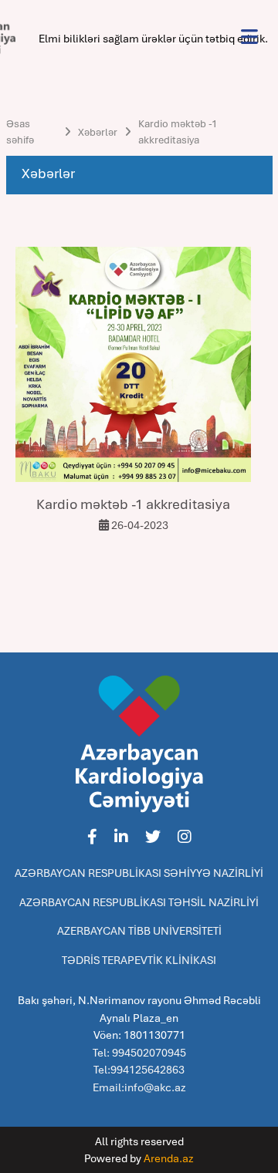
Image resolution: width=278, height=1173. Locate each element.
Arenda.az (169, 1158)
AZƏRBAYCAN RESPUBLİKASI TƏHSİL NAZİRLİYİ (139, 902)
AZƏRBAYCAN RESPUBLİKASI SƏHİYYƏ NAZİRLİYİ (139, 873)
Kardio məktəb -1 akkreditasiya (177, 132)
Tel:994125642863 (139, 1070)
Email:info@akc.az (139, 1087)
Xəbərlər (97, 132)
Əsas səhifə (20, 132)
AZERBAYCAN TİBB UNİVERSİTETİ (139, 931)
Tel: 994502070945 (139, 1053)
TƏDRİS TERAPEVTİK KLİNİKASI (139, 960)
